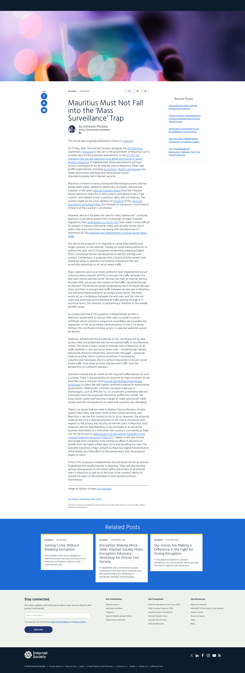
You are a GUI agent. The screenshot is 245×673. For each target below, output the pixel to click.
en (129, 91)
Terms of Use (70, 666)
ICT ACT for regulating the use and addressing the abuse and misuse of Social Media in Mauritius (105, 159)
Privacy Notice (55, 666)
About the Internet (199, 604)
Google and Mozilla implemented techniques (105, 383)
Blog (193, 624)
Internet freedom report (107, 191)
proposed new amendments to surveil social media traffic (107, 234)
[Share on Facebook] (44, 96)
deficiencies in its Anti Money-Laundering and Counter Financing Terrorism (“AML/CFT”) (106, 436)
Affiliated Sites (157, 666)
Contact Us (121, 666)
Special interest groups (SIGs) (118, 616)
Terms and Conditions (59, 622)
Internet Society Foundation (160, 612)
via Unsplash (104, 489)
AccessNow (110, 169)
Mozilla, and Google (129, 169)
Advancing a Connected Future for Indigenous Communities (184, 131)
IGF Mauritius (134, 148)
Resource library (198, 616)
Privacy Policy (80, 622)
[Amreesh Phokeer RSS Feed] (80, 133)
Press (193, 620)
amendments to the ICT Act (103, 222)
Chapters (110, 612)
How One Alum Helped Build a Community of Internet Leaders (184, 141)
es (145, 91)
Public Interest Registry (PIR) (160, 608)
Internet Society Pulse (157, 616)
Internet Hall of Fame (157, 620)
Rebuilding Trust (87, 499)
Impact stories (197, 612)
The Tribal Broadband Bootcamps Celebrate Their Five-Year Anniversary (184, 152)
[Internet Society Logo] (35, 655)
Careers (132, 666)
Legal (81, 666)
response (88, 152)
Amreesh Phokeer (95, 126)
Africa (98, 499)
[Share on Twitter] (44, 103)
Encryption (73, 499)
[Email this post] (44, 110)
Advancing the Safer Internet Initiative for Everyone (183, 107)
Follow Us (143, 666)
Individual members (114, 608)
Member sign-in (112, 604)
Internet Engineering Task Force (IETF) (164, 604)
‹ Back (44, 92)
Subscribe (38, 629)
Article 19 (118, 201)
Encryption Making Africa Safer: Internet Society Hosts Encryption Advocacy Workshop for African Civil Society (121, 554)
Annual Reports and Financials (100, 666)
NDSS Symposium (156, 624)
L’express (128, 141)
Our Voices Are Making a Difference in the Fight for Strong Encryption (173, 550)
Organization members (115, 620)
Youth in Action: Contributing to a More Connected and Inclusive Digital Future (185, 118)
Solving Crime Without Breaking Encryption (62, 547)
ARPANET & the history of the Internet (207, 608)
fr (137, 91)
